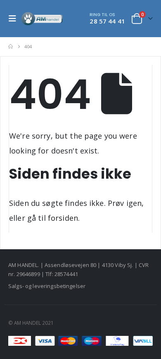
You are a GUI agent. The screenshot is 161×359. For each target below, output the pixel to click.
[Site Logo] (42, 18)
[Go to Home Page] (10, 46)
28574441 (66, 274)
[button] (14, 19)
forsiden (63, 218)
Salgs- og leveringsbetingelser (46, 286)
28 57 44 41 (107, 21)
